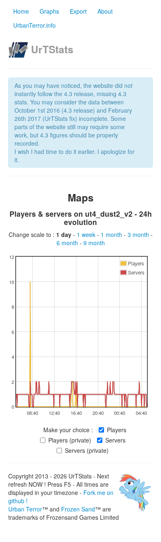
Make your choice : (68, 430)
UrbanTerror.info (34, 25)
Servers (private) (87, 450)
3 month (139, 234)
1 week (87, 234)
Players (116, 430)
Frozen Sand (78, 509)
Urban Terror (25, 509)
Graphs (49, 11)
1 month (112, 234)
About (105, 11)
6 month (68, 243)
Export (78, 11)
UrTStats (52, 49)
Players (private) (69, 440)
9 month (94, 243)
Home (21, 11)
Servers (115, 440)
